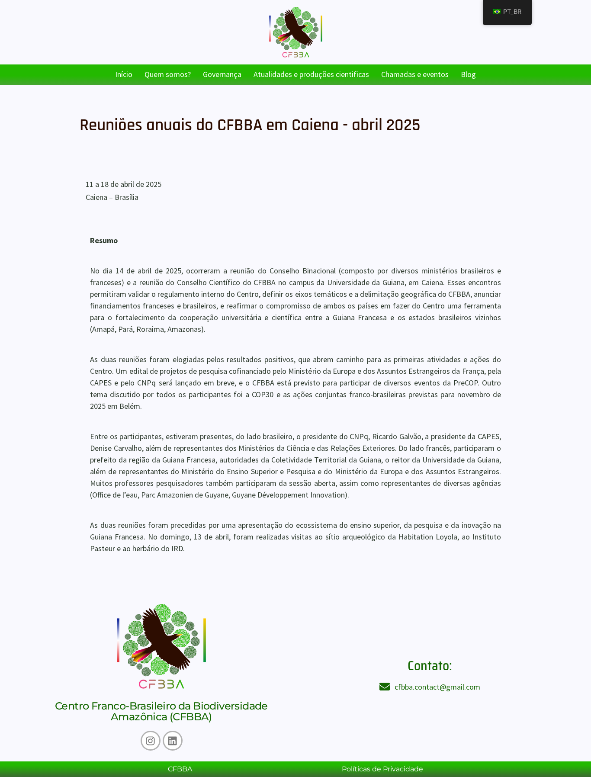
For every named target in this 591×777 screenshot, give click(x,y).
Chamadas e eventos (415, 74)
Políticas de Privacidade (382, 769)
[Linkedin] (173, 741)
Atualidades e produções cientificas (311, 74)
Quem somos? (168, 74)
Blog (468, 74)
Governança (222, 74)
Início (123, 74)
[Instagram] (151, 741)
